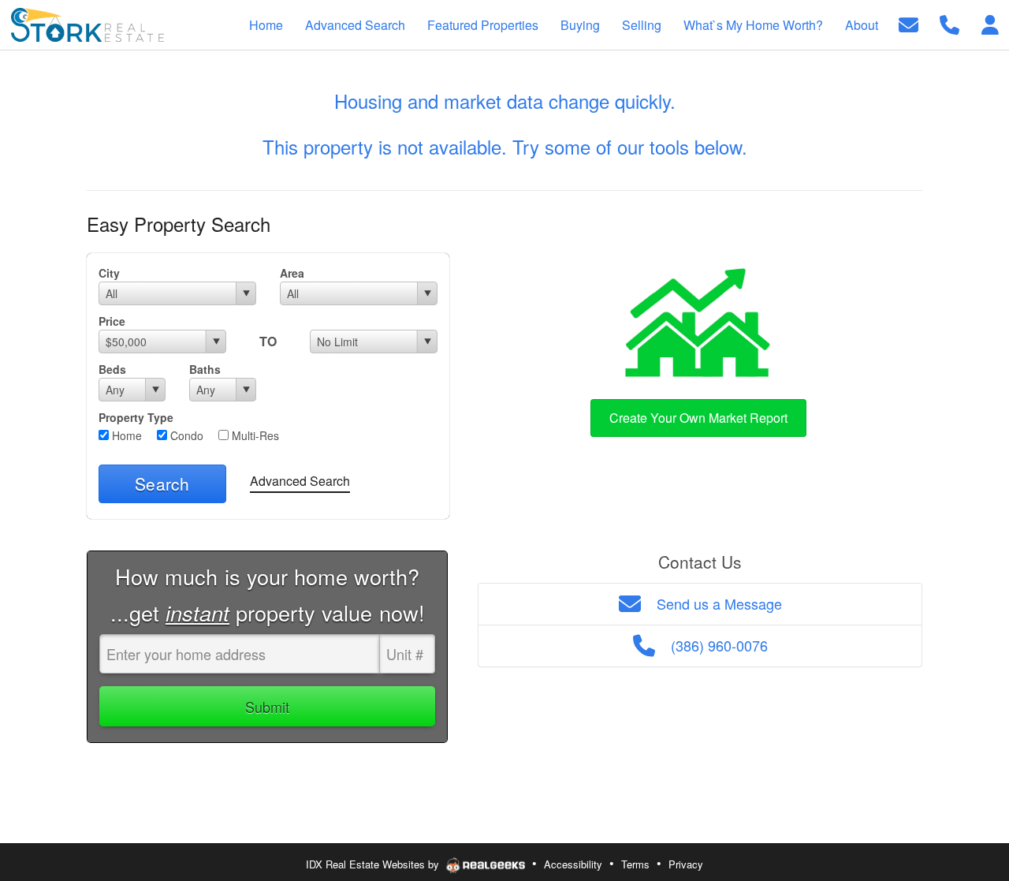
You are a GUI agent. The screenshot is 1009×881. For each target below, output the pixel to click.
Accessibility (573, 864)
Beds (112, 369)
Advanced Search (300, 481)
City (109, 273)
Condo (185, 435)
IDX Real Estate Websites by (374, 864)
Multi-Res (254, 435)
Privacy (685, 864)
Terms (635, 864)
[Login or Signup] (990, 23)
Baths (205, 369)
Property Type (136, 417)
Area (292, 273)
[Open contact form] (908, 23)
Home (125, 435)
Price (112, 321)
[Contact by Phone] (949, 23)
